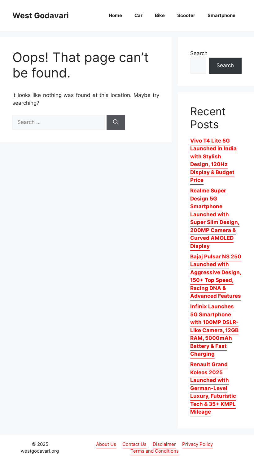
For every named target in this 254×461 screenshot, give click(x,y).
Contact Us (134, 444)
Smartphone (221, 15)
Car (138, 15)
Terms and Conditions (154, 451)
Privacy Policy (197, 444)
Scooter (186, 15)
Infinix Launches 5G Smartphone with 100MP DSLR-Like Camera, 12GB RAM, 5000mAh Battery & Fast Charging (214, 330)
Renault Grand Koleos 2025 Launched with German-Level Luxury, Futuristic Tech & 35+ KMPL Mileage (213, 388)
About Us (106, 444)
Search (199, 53)
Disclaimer (164, 444)
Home (115, 15)
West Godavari (40, 15)
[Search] (116, 122)
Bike (160, 15)
